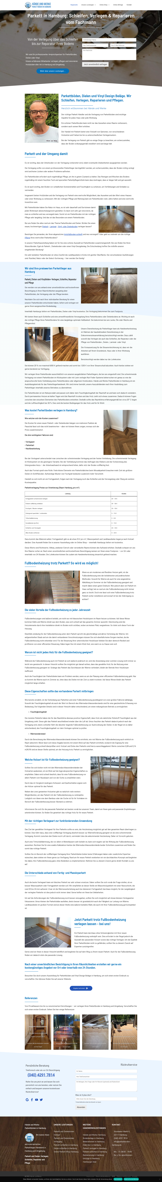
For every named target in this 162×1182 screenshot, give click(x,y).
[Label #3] (27, 1099)
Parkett (45, 226)
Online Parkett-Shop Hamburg (66, 1152)
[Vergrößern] (135, 759)
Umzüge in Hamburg (91, 1158)
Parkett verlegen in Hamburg (94, 1148)
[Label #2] (41, 1099)
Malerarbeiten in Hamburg (93, 1141)
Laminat (53, 226)
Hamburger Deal (89, 1162)
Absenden (81, 1107)
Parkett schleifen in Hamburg (66, 1145)
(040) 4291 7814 (120, 1138)
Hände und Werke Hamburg (94, 1135)
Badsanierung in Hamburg (93, 1155)
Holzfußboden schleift (73, 234)
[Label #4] (36, 1099)
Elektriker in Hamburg (92, 1145)
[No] (160, 1179)
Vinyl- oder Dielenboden (68, 226)
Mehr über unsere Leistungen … (53, 71)
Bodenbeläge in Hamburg (93, 1138)
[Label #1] (31, 1099)
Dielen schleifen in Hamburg (65, 1148)
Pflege (27, 238)
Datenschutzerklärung (131, 1179)
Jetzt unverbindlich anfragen (95, 64)
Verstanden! (118, 1179)
